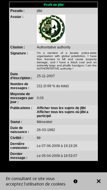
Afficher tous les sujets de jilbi (61, 108)
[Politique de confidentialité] (75, 181)
